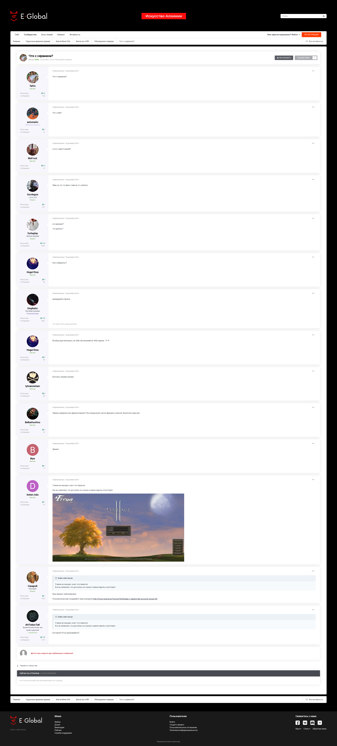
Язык (298, 729)
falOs (33, 85)
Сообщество (30, 34)
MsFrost (32, 158)
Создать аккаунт (177, 725)
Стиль (306, 729)
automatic (32, 122)
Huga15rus (33, 272)
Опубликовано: (66, 71)
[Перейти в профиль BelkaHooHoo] (33, 414)
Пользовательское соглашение (183, 727)
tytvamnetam (32, 386)
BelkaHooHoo (32, 422)
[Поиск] (324, 16)
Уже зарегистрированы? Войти (283, 34)
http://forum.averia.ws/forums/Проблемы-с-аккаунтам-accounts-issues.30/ (125, 599)
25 (44, 93)
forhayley (33, 233)
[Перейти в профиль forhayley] (33, 225)
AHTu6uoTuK (32, 624)
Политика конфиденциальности (184, 730)
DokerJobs (33, 494)
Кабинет (61, 34)
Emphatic (33, 308)
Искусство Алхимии (163, 16)
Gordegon (32, 194)
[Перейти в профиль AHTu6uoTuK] (33, 616)
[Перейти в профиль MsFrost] (33, 150)
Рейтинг (58, 730)
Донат (57, 725)
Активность (75, 34)
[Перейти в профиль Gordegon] (33, 186)
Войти (172, 722)
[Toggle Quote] (56, 578)
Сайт (17, 34)
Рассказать (284, 58)
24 (44, 166)
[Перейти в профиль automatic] (33, 113)
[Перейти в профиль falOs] (23, 57)
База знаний (47, 34)
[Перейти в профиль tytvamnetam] (33, 377)
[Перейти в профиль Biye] (33, 450)
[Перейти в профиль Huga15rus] (33, 263)
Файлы (58, 722)
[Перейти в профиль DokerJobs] (33, 486)
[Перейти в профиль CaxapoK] (33, 577)
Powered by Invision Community (168, 742)
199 (43, 243)
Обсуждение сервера (63, 60)
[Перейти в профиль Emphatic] (33, 300)
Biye (32, 458)
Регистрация (311, 34)
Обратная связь (320, 729)
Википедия (59, 727)
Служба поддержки (63, 733)
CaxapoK (32, 586)
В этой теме (312, 16)
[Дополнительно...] (313, 71)
